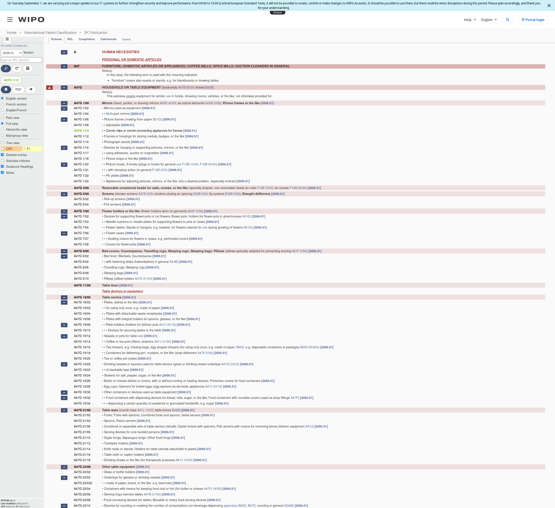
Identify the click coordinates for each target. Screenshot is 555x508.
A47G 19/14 (82, 341)
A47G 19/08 (82, 324)
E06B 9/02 (200, 193)
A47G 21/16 (82, 454)
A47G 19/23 (82, 369)
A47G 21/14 (82, 449)
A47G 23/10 (82, 505)
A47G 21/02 (82, 415)
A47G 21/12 (82, 443)
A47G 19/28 (82, 386)
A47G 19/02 (82, 302)
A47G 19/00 (82, 297)
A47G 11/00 (82, 285)
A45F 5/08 (195, 211)
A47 (77, 66)
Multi (109, 113)
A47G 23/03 (230, 364)
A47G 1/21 (81, 170)
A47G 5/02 (81, 199)
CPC (9, 148)
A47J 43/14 (213, 386)
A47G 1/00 (81, 103)
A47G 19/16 (82, 347)
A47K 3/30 (146, 193)
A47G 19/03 (82, 308)
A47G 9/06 (81, 267)
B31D (156, 119)
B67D (251, 505)
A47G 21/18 (82, 460)
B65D (240, 347)
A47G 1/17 (81, 153)
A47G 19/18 (82, 352)
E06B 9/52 (232, 193)
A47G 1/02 (81, 108)
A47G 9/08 (81, 273)
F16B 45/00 (208, 164)
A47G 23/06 (82, 494)
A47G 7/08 (81, 244)
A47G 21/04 (82, 420)
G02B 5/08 (212, 103)
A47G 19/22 (82, 364)
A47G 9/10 (81, 278)
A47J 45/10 (167, 324)
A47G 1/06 (81, 119)
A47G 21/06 (82, 426)
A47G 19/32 (82, 397)
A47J (308, 426)
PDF (18, 89)
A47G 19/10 (82, 330)
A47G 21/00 (82, 410)
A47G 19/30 (82, 392)
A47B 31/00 (152, 494)
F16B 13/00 (190, 164)
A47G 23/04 (82, 488)
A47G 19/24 (82, 375)
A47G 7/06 (81, 233)
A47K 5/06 (205, 352)
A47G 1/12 (81, 136)
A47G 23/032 (83, 483)
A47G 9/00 (81, 251)
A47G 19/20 (82, 358)
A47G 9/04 (81, 261)
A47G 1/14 (81, 142)
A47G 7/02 (81, 216)
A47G (78, 87)
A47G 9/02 (81, 256)
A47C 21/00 (143, 278)
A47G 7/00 (81, 211)
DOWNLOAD (20, 45)
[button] (64, 52)
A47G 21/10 (82, 437)
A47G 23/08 (82, 500)
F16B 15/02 (265, 188)
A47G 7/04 (81, 227)
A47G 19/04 (82, 313)
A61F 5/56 (299, 251)
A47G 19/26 (82, 380)
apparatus (231, 505)
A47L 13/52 (145, 410)
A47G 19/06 (82, 319)
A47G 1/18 (81, 158)
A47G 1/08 (81, 125)
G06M (288, 505)
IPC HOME (6, 45)
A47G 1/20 (81, 164)
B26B (209, 87)
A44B (173, 261)
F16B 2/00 (159, 170)
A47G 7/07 (81, 238)
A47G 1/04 (81, 113)
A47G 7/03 (81, 221)
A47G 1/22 (81, 175)
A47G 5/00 (81, 193)
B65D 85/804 (309, 347)
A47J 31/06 (162, 341)
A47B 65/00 (186, 87)
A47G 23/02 (82, 472)
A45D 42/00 (168, 103)
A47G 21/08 (82, 432)
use (168, 96)
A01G (246, 216)
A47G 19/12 (82, 336)
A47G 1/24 (81, 181)
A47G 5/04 (81, 204)
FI (28, 148)
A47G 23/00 (82, 466)
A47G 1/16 (81, 147)
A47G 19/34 (82, 403)
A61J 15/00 (183, 460)
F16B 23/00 (298, 188)
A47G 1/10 (11, 80)
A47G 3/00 (81, 188)
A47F (294, 397)
